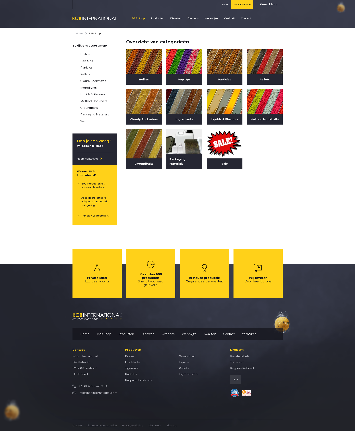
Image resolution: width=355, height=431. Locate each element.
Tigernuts (131, 368)
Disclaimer (154, 425)
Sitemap (172, 425)
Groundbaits (89, 107)
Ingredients (88, 87)
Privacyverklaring (132, 425)
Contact (246, 18)
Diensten (176, 18)
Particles (86, 67)
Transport (237, 362)
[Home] (94, 18)
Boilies (84, 54)
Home (79, 33)
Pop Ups (86, 61)
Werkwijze (211, 18)
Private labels (239, 356)
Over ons (193, 18)
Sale (83, 121)
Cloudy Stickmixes (93, 81)
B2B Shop (138, 18)
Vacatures (249, 334)
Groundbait (187, 356)
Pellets (85, 74)
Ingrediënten (188, 374)
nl (224, 4)
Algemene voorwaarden (101, 425)
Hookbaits (132, 362)
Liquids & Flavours (92, 94)
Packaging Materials (94, 114)
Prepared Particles (138, 380)
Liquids (184, 362)
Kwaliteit (229, 18)
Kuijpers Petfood (242, 368)
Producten (157, 18)
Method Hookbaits (93, 101)
